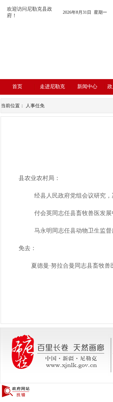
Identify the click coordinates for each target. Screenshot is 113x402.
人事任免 (35, 105)
